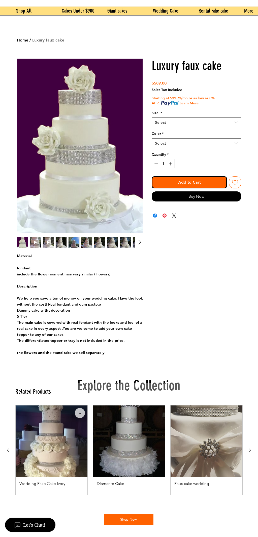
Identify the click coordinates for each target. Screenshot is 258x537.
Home (22, 40)
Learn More (189, 103)
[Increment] (171, 163)
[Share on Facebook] (155, 216)
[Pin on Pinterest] (165, 216)
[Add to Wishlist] (235, 182)
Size (157, 113)
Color (158, 133)
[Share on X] (174, 216)
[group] (129, 450)
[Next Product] (250, 450)
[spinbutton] (163, 163)
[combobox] (196, 122)
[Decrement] (155, 163)
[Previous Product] (8, 450)
